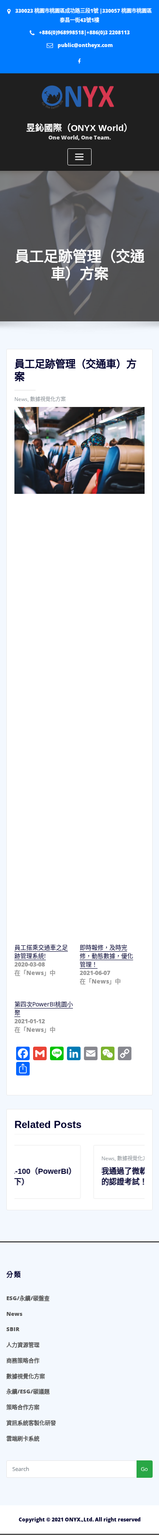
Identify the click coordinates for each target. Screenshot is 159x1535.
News (21, 399)
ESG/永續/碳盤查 (28, 1298)
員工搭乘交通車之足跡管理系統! (41, 951)
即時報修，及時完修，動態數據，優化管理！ (106, 955)
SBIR (13, 1329)
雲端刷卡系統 (22, 1438)
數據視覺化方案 (48, 399)
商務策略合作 (22, 1360)
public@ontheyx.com (85, 45)
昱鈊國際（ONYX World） (79, 128)
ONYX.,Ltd (78, 1519)
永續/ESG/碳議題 (28, 1391)
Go (144, 1469)
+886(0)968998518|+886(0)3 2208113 (84, 32)
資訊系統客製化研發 (31, 1422)
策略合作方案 (22, 1407)
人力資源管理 (22, 1344)
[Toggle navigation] (79, 157)
